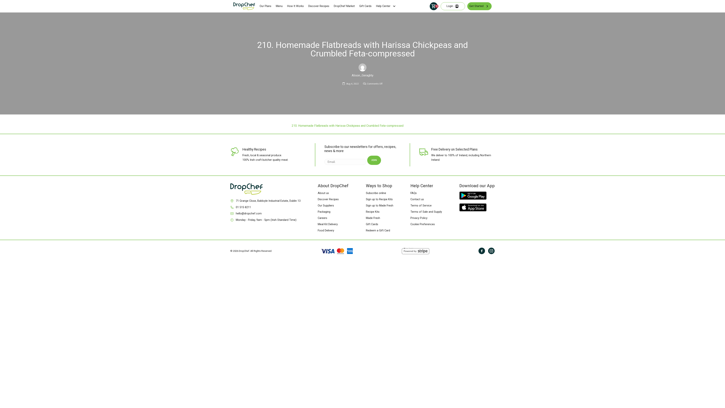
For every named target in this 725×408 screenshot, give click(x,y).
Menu (279, 6)
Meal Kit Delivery (328, 224)
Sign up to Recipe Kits (379, 199)
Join (374, 160)
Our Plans (265, 6)
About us (323, 193)
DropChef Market (344, 6)
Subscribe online (376, 193)
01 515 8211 (243, 207)
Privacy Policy (418, 218)
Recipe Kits (372, 211)
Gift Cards (365, 6)
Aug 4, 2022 (352, 84)
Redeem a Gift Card (378, 230)
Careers (322, 218)
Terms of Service (421, 205)
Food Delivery (326, 230)
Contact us (417, 199)
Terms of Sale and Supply (426, 211)
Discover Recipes (318, 6)
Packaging (324, 211)
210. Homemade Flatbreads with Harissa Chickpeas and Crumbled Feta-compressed (347, 126)
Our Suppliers (326, 205)
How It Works (295, 6)
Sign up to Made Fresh (379, 205)
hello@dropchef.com (249, 213)
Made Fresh (373, 218)
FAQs (413, 193)
